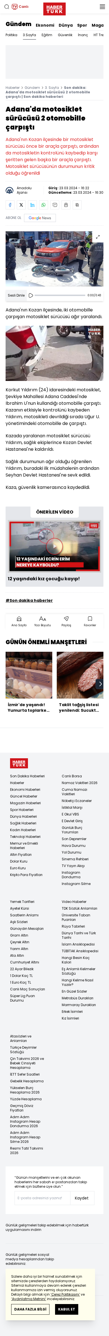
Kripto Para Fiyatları (26, 874)
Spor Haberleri (22, 809)
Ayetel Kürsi (19, 908)
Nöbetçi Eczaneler (77, 800)
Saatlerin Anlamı (24, 915)
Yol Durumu (71, 852)
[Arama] (6, 6)
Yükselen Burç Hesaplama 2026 (25, 1090)
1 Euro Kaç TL (20, 982)
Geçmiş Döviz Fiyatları (21, 1108)
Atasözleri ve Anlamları (20, 1038)
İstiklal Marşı (72, 807)
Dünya (66, 25)
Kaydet (82, 1198)
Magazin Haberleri (25, 803)
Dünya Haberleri (23, 816)
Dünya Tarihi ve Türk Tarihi (79, 935)
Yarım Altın (19, 948)
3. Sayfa (52, 87)
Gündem (18, 24)
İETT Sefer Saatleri (25, 1074)
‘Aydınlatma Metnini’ (28, 1298)
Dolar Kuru (18, 861)
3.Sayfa (29, 35)
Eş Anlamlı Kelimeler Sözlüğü (78, 971)
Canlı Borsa (72, 776)
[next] (101, 684)
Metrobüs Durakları (77, 998)
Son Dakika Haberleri (27, 776)
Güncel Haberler (23, 796)
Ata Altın (17, 955)
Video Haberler (74, 901)
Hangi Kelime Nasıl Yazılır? (77, 982)
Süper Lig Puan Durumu (22, 998)
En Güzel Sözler (74, 991)
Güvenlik (65, 35)
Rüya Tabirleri (73, 926)
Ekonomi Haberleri (25, 789)
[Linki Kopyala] (77, 204)
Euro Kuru (18, 868)
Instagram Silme (76, 883)
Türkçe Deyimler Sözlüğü (23, 1049)
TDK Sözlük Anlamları (79, 908)
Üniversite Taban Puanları (76, 917)
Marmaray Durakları (79, 1004)
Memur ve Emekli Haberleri (24, 845)
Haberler (13, 87)
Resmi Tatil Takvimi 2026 (26, 1150)
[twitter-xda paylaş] (21, 204)
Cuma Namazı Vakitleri (74, 791)
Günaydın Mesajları (27, 928)
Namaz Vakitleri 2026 (80, 782)
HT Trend (101, 35)
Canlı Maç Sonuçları (27, 989)
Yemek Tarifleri (22, 901)
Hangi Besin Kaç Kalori (76, 960)
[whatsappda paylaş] (43, 204)
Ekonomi (45, 25)
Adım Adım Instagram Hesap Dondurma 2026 (25, 1121)
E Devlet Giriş (72, 821)
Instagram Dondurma (71, 874)
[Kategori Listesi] (102, 6)
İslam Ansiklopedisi (78, 944)
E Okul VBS (70, 814)
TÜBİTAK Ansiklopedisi (80, 951)
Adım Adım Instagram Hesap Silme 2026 (25, 1137)
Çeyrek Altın (19, 942)
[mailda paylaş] (54, 204)
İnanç (83, 35)
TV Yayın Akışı (73, 865)
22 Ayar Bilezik (22, 969)
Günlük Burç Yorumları (72, 830)
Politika (11, 35)
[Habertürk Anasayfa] (54, 7)
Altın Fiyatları (21, 854)
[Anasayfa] (19, 763)
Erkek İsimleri (72, 1011)
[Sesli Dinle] (30, 295)
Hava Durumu (74, 845)
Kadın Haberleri (23, 830)
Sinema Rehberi (75, 859)
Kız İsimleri (70, 1018)
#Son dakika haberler (29, 600)
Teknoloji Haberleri (25, 836)
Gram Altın (19, 935)
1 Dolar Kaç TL (21, 975)
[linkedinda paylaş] (32, 204)
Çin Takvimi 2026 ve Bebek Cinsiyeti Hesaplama (27, 1063)
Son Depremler (74, 838)
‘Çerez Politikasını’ (65, 1294)
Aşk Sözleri (19, 921)
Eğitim (47, 35)
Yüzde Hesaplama (26, 1099)
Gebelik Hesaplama (27, 1081)
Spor (82, 25)
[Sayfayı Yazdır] (65, 204)
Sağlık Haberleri (23, 823)
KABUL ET (66, 1309)
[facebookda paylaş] (10, 204)
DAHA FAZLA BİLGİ (30, 1309)
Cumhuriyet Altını (24, 962)
